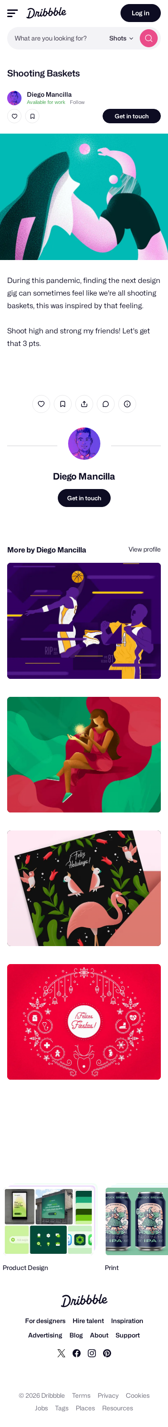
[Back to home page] (46, 12)
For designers (45, 1320)
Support (128, 1335)
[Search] (149, 38)
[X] (61, 1353)
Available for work (46, 102)
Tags (62, 1408)
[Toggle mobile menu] (12, 13)
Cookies (138, 1395)
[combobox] (56, 38)
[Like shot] (14, 116)
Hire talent (88, 1320)
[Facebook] (77, 1353)
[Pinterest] (107, 1353)
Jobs (41, 1408)
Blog (76, 1335)
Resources (117, 1408)
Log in (141, 13)
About (99, 1335)
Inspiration (127, 1320)
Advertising (45, 1335)
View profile (145, 549)
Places (85, 1408)
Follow (77, 102)
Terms (81, 1395)
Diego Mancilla (49, 94)
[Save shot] (32, 116)
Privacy (108, 1395)
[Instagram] (92, 1353)
